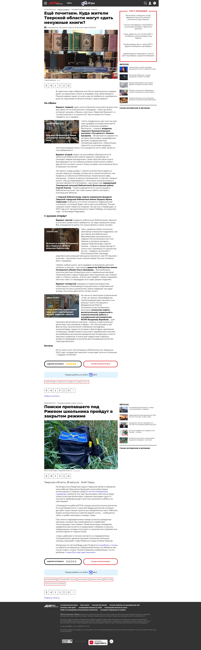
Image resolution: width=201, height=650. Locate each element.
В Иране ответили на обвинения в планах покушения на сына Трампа (141, 91)
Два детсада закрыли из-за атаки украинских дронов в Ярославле (141, 83)
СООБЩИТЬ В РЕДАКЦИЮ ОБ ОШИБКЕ (113, 610)
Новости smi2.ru (52, 396)
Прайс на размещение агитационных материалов (79, 610)
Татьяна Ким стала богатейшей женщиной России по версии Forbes (142, 68)
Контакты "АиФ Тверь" (68, 607)
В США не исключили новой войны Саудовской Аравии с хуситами (141, 439)
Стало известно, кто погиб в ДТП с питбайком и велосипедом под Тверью (138, 36)
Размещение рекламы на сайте (90, 607)
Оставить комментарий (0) (100, 364)
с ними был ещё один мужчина (80, 552)
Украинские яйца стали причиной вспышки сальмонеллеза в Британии (142, 99)
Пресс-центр (84, 605)
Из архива (76, 470)
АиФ (58, 80)
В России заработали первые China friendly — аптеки (142, 431)
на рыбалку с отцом (107, 545)
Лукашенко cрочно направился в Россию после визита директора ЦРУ (142, 423)
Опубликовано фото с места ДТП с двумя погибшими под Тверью (138, 45)
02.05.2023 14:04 (50, 9)
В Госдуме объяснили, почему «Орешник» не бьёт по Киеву (140, 76)
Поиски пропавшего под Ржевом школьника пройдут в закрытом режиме (138, 27)
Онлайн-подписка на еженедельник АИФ (124, 605)
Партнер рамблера (80, 641)
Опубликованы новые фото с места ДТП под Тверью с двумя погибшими (138, 55)
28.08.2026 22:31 (49, 403)
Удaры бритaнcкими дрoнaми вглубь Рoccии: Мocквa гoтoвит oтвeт (142, 416)
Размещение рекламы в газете (116, 607)
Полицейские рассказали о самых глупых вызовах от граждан (141, 408)
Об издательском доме (69, 605)
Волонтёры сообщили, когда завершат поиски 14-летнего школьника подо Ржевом (138, 17)
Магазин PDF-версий (99, 605)
